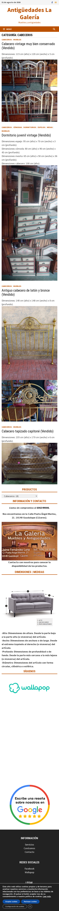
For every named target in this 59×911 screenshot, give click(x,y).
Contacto (29, 851)
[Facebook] (52, 2)
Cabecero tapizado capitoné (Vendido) (28, 431)
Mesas (50, 127)
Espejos (41, 127)
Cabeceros (7, 39)
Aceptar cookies (11, 901)
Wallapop (29, 872)
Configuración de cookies (14, 906)
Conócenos (29, 848)
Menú (9, 29)
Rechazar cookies (30, 901)
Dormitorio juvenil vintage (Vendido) (26, 135)
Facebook (29, 868)
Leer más (47, 896)
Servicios (29, 844)
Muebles (17, 39)
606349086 (43, 507)
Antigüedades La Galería (29, 13)
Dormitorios (29, 127)
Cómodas (17, 127)
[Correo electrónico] (55, 2)
